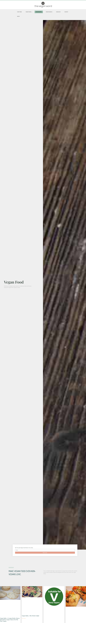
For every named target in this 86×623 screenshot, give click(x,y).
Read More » (24, 618)
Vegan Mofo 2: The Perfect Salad (30, 616)
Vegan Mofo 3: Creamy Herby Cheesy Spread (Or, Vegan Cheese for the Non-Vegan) (10, 619)
